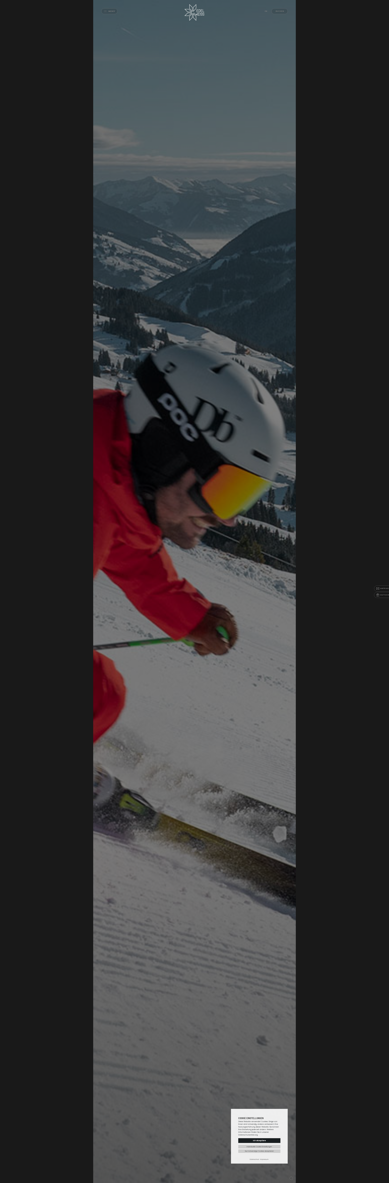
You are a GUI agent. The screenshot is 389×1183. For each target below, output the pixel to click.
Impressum (264, 1159)
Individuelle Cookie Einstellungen (259, 1146)
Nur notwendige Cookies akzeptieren (259, 1151)
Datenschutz (254, 1159)
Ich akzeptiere (259, 1140)
